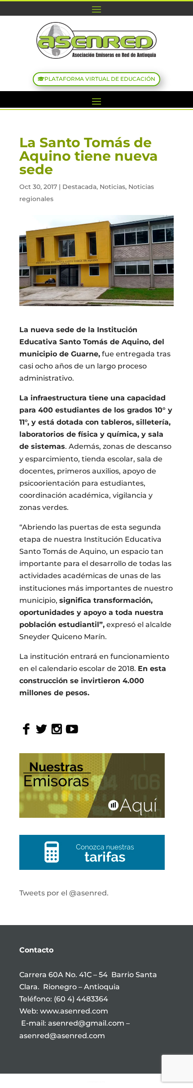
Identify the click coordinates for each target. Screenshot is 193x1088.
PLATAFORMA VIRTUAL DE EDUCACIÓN (99, 78)
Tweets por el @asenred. (64, 893)
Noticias (112, 187)
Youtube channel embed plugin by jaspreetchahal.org (96, 1081)
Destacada (79, 187)
